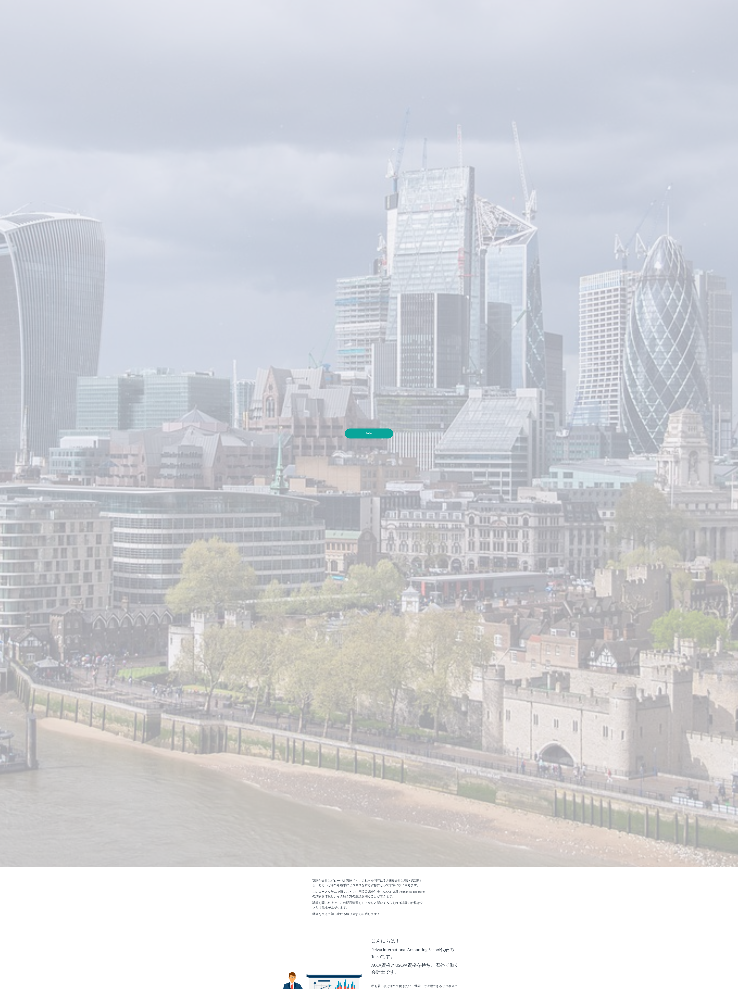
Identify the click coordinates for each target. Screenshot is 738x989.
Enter (369, 433)
